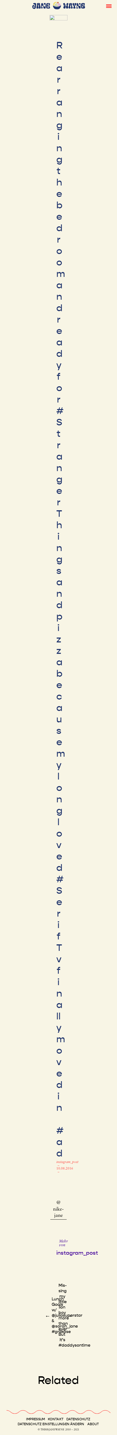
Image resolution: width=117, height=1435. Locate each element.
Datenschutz (78, 1419)
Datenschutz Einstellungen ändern (51, 1424)
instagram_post (67, 1162)
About (93, 1424)
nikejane (58, 1212)
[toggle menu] (108, 6)
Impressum (35, 1419)
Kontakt (55, 1419)
